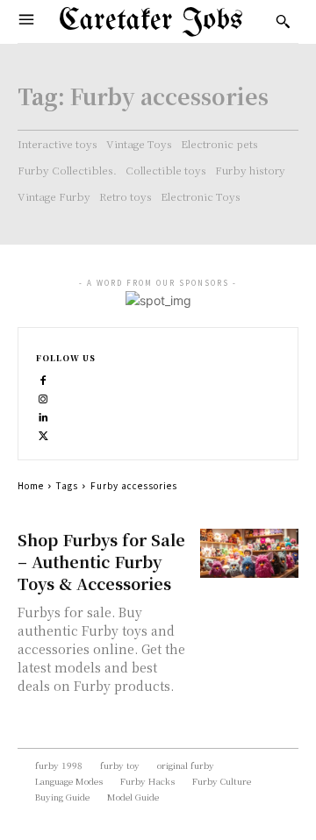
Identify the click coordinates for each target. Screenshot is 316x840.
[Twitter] (43, 433)
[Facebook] (43, 378)
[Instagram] (43, 396)
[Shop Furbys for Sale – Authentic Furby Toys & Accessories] (249, 553)
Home (31, 485)
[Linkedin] (43, 415)
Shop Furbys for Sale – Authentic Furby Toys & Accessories (101, 561)
